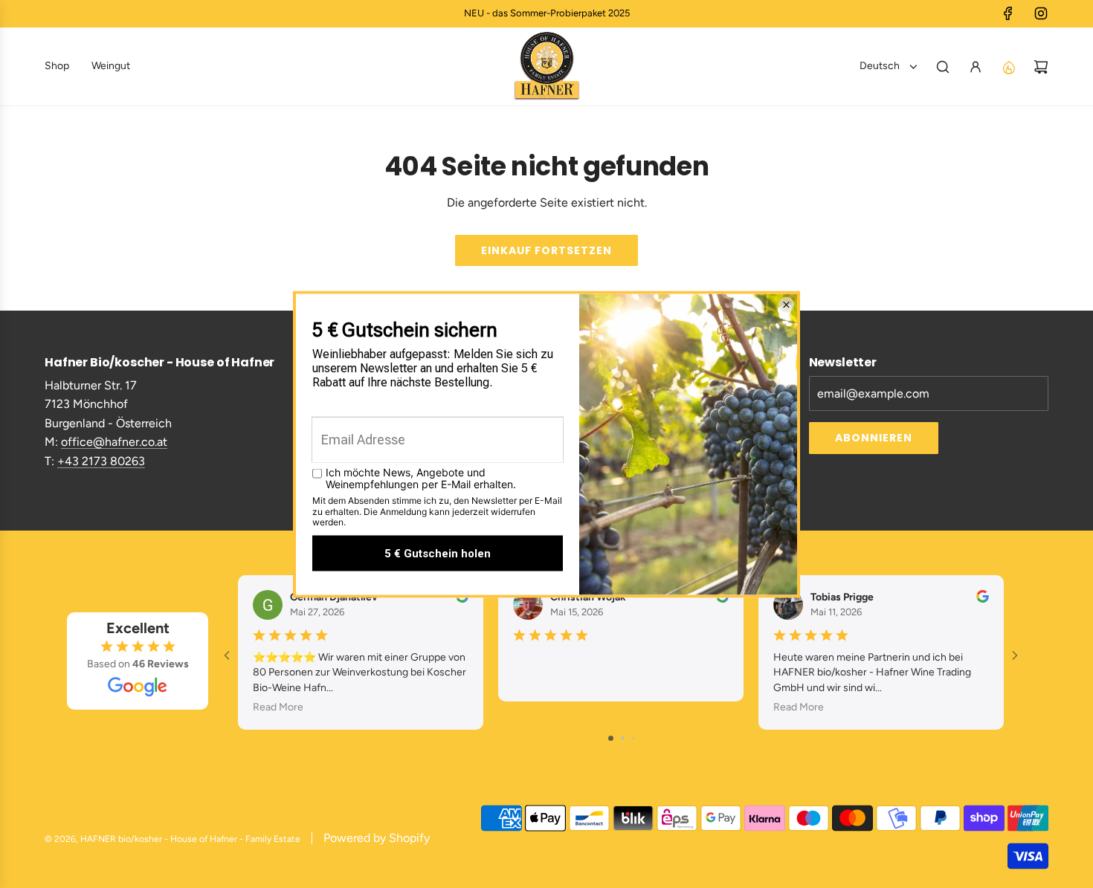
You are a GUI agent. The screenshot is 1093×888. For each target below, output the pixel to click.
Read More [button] (278, 706)
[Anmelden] (975, 67)
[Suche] (942, 67)
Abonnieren (873, 437)
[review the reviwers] (462, 599)
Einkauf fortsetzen (546, 250)
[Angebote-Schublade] (1008, 67)
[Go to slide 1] (610, 738)
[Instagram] (1041, 13)
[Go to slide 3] (633, 738)
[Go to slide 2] (623, 738)
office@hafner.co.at (114, 442)
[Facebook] (1008, 13)
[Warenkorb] (1041, 67)
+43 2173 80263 (101, 461)
